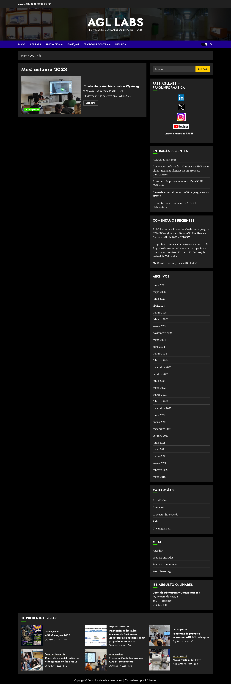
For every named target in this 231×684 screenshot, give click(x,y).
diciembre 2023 (162, 367)
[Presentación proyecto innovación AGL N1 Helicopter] (159, 635)
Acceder (158, 550)
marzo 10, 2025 (118, 666)
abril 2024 (159, 347)
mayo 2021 (159, 449)
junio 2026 (159, 285)
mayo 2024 (159, 340)
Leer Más (90, 103)
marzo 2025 (160, 312)
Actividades (160, 500)
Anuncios (158, 507)
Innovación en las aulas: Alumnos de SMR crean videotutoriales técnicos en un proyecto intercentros (181, 170)
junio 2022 (159, 415)
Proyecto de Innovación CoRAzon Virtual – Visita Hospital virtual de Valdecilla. (179, 252)
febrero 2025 (160, 319)
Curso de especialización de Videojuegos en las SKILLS (62, 659)
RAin (155, 521)
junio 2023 (159, 381)
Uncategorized (32, 109)
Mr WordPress (161, 263)
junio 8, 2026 (54, 640)
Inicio (21, 44)
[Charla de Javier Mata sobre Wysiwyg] (51, 95)
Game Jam (73, 44)
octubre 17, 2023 (108, 91)
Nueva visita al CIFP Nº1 (187, 660)
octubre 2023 (160, 374)
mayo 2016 (159, 477)
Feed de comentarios (165, 564)
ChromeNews (132, 680)
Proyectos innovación (165, 514)
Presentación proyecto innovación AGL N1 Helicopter (191, 635)
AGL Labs (35, 44)
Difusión (120, 44)
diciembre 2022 (162, 408)
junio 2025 (159, 298)
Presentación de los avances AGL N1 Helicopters (126, 659)
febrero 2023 (160, 401)
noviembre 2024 (162, 333)
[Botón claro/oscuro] (204, 44)
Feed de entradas (163, 557)
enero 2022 (159, 422)
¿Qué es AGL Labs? (185, 263)
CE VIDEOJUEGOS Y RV (95, 44)
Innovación (53, 44)
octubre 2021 (160, 435)
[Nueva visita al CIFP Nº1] (159, 659)
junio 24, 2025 (182, 641)
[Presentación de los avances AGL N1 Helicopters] (96, 659)
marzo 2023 (160, 394)
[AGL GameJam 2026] (32, 635)
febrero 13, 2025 (183, 664)
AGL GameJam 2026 (164, 159)
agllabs (90, 91)
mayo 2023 (159, 388)
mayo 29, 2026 (118, 645)
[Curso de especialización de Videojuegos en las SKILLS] (32, 659)
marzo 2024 (160, 353)
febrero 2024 (160, 360)
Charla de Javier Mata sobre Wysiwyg (111, 86)
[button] (211, 44)
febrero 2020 (160, 470)
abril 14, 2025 (54, 666)
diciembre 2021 (162, 429)
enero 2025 (159, 326)
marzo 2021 (160, 456)
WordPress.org (162, 571)
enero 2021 (159, 463)
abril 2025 (159, 305)
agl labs (115, 22)
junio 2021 (159, 442)
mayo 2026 (159, 292)
